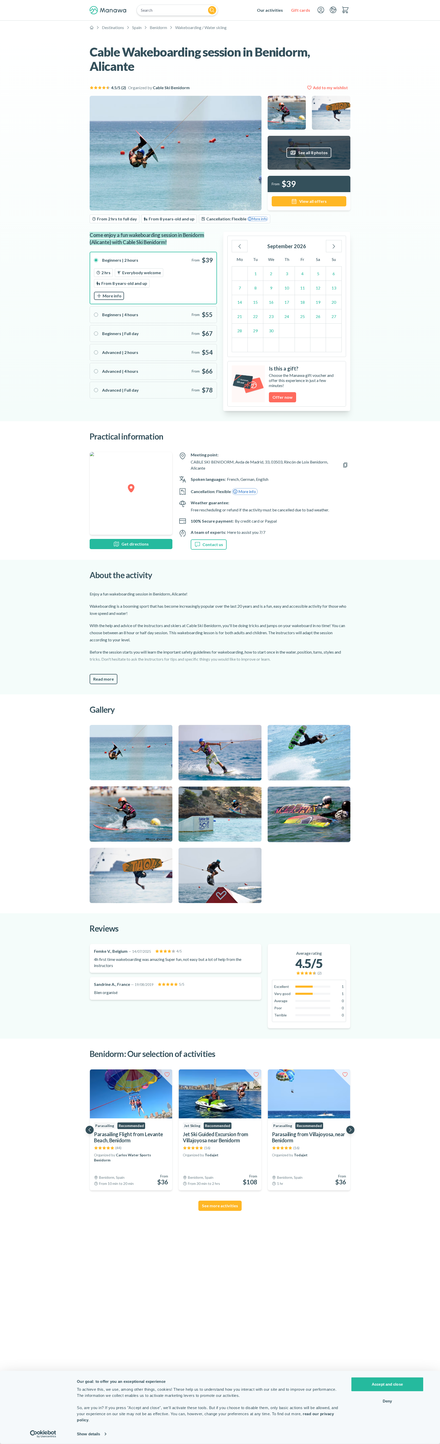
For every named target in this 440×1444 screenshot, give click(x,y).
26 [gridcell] (318, 316)
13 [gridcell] (334, 287)
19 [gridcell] (318, 302)
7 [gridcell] (240, 287)
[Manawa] (108, 10)
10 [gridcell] (286, 287)
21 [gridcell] (239, 316)
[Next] (334, 246)
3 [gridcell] (287, 273)
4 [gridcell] (302, 273)
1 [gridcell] (255, 273)
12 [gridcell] (318, 287)
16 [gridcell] (271, 302)
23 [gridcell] (271, 316)
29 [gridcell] (255, 330)
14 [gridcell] (239, 302)
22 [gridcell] (255, 316)
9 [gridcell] (271, 287)
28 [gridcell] (239, 330)
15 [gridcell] (255, 302)
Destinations (113, 27)
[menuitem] (269, 10)
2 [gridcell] (271, 273)
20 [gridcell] (334, 302)
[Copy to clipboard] (345, 465)
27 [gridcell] (334, 316)
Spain (137, 27)
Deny (387, 1401)
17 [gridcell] (286, 302)
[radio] (153, 278)
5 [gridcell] (318, 273)
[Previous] (240, 246)
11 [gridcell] (302, 287)
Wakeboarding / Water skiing (201, 27)
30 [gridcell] (271, 330)
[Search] (212, 10)
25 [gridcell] (302, 316)
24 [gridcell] (286, 316)
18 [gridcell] (302, 302)
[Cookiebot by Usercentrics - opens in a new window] (43, 1434)
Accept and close (387, 1384)
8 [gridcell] (255, 287)
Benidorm (158, 27)
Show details (88, 1434)
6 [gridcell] (334, 273)
